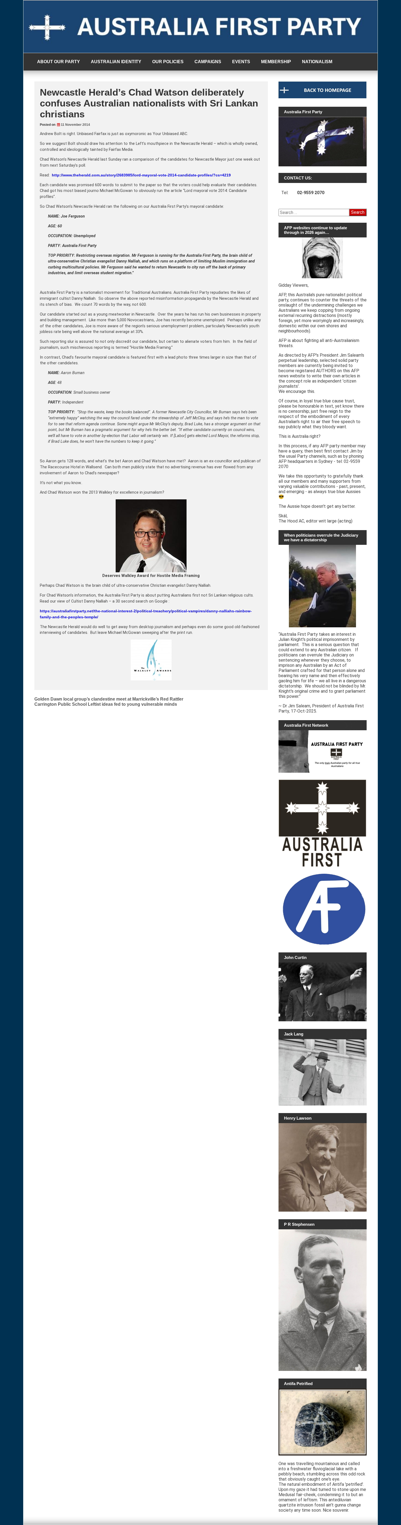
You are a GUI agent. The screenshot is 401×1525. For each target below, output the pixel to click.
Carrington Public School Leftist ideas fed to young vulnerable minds (105, 704)
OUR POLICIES (168, 61)
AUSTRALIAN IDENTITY (116, 61)
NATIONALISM (317, 61)
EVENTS (241, 61)
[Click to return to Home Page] (323, 97)
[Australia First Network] (323, 751)
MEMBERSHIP (276, 61)
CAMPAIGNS (207, 61)
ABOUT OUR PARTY (58, 61)
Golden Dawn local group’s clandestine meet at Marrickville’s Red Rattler (108, 699)
